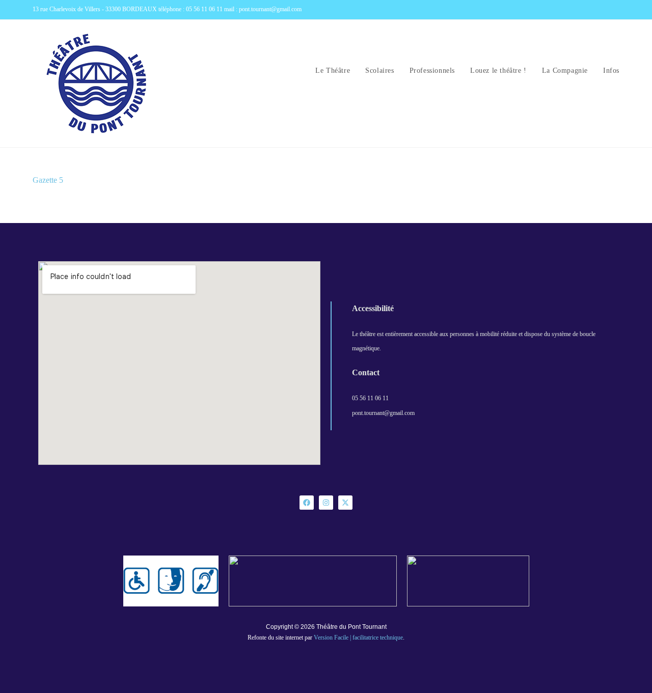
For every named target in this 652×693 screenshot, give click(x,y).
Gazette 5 (48, 180)
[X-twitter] (345, 502)
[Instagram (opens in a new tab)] (615, 10)
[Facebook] (307, 502)
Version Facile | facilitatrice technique (358, 637)
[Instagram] (326, 502)
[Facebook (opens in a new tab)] (605, 10)
